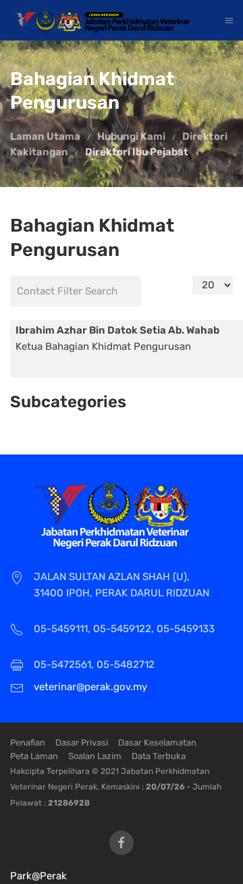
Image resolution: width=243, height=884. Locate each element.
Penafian (27, 742)
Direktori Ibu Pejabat (136, 152)
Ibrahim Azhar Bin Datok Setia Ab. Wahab (117, 330)
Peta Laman (34, 756)
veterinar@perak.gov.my (90, 687)
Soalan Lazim (95, 756)
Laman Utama (45, 136)
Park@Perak (38, 876)
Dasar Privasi (81, 742)
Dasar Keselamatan (157, 742)
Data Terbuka (159, 756)
